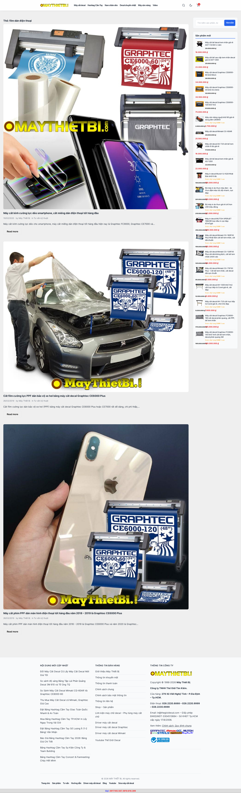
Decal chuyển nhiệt (128, 5)
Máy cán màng (144, 5)
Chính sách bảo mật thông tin (110, 695)
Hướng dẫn (76, 783)
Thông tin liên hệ (104, 701)
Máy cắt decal (79, 5)
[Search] (183, 5)
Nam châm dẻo (111, 5)
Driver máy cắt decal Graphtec (111, 727)
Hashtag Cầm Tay (95, 5)
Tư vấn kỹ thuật (41, 218)
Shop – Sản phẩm (104, 707)
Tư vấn (66, 783)
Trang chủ (45, 783)
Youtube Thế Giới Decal (107, 740)
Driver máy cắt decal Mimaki (110, 733)
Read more (12, 231)
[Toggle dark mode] (191, 5)
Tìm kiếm (230, 23)
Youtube (112, 783)
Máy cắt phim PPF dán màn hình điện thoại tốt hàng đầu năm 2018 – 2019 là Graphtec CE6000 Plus (62, 613)
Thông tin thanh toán (106, 683)
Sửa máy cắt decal (126, 783)
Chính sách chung (104, 689)
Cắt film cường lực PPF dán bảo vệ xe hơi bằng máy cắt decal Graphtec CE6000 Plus (54, 395)
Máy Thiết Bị (24, 218)
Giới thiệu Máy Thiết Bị (107, 671)
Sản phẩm (56, 783)
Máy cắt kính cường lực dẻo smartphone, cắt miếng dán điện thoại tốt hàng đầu (51, 213)
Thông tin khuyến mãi (106, 677)
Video (155, 5)
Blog (105, 783)
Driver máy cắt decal (106, 722)
